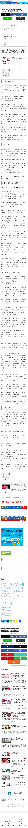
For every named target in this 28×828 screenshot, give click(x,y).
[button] (20, 18)
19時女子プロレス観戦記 (7, 628)
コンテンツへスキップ (5, 1)
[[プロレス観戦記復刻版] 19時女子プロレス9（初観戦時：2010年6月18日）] (6, 584)
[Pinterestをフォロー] (7, 658)
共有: (6, 40)
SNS (8, 823)
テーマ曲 (8, 819)
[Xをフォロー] (20, 646)
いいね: (7, 42)
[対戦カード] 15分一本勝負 (11, 36)
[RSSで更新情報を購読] (14, 662)
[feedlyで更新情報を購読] (20, 658)
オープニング (8, 34)
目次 (12, 25)
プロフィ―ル (20, 823)
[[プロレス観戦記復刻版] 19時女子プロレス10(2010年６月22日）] (18, 584)
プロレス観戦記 (6, 630)
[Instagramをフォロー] (20, 650)
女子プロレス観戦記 (15, 630)
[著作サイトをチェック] (7, 646)
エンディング (8, 38)
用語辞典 (20, 821)
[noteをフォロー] (20, 654)
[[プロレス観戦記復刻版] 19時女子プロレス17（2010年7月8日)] (6, 603)
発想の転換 (7, 821)
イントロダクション (9, 32)
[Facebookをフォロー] (7, 650)
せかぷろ (16, 628)
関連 (6, 44)
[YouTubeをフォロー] (7, 654)
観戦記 (20, 819)
